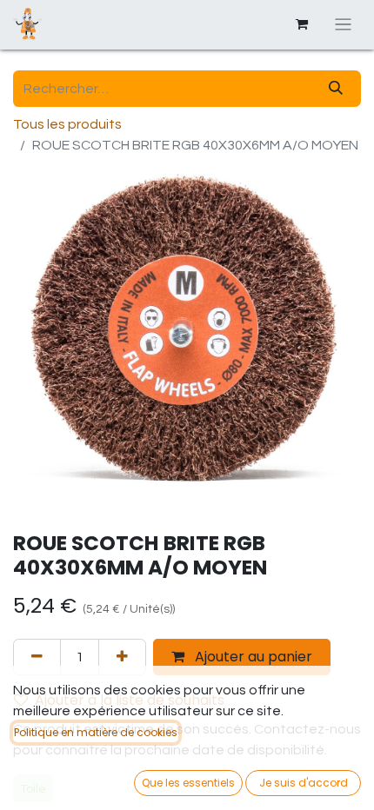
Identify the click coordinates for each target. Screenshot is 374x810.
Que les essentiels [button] (188, 782)
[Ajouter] (122, 657)
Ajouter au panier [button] (251, 657)
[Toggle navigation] (343, 25)
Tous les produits (67, 124)
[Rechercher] (336, 88)
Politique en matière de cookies (95, 732)
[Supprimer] (37, 657)
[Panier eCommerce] (301, 24)
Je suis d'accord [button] (303, 782)
